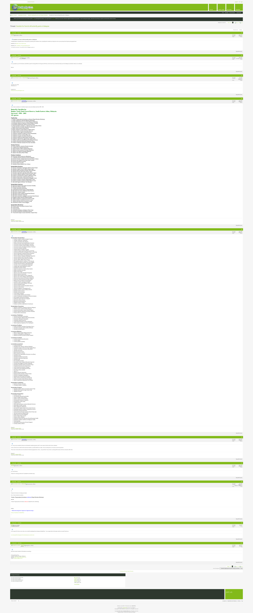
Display (240, 29)
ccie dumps (13, 535)
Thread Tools (235, 29)
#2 (241, 55)
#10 (241, 543)
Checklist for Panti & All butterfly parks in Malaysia (32, 26)
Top (241, 568)
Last (239, 22)
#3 (241, 75)
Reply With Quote (239, 51)
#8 (241, 481)
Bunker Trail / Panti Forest (21, 43)
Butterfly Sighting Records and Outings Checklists (38, 15)
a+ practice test (31, 535)
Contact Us (224, 601)
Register (236, 1)
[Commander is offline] (16, 100)
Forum (15, 15)
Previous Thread (123, 571)
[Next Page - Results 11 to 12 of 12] (236, 22)
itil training (18, 535)
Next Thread (130, 571)
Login (242, 1)
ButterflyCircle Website (232, 601)
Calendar (226, 12)
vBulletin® (125, 607)
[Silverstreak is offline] (16, 483)
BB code (76, 577)
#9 (241, 522)
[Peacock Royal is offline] (16, 77)
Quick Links (239, 12)
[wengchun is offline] (15, 545)
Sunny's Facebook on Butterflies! (17, 512)
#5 (241, 229)
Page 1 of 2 (230, 22)
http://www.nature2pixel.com (20, 557)
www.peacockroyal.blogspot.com (17, 90)
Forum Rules (76, 584)
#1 (241, 32)
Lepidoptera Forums (22, 15)
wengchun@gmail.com (18, 558)
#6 (241, 437)
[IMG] (75, 580)
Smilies (75, 578)
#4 (241, 98)
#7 (241, 463)
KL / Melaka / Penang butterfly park (23, 45)
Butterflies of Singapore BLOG (16, 220)
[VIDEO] (75, 581)
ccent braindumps (24, 535)
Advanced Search (31, 1)
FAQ (223, 12)
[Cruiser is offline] (15, 57)
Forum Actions (232, 12)
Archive (239, 601)
